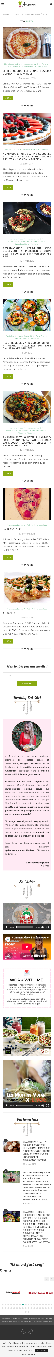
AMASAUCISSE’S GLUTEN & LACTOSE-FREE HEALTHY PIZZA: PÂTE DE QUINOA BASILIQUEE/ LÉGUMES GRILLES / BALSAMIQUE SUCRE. (27, 441)
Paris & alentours (13, 67)
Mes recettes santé (31, 64)
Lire (7, 98)
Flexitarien (10, 336)
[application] (27, 916)
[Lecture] (6, 927)
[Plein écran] (47, 927)
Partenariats (28, 67)
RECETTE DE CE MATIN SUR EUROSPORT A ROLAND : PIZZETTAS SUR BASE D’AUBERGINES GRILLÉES (27, 346)
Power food (25, 241)
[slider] (24, 927)
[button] (27, 916)
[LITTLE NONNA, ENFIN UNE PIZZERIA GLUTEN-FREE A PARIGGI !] (27, 43)
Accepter (41, 1350)
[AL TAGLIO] (27, 588)
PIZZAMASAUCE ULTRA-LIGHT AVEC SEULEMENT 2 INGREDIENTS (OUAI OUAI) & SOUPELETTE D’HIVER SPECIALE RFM (27, 252)
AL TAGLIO (9, 613)
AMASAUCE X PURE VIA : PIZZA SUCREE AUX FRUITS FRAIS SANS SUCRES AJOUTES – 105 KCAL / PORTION (27, 157)
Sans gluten (42, 67)
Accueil (6, 14)
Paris (44, 64)
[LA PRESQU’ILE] (27, 504)
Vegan (20, 433)
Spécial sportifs (21, 244)
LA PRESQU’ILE (12, 529)
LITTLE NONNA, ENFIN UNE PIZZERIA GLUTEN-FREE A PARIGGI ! (27, 72)
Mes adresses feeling (12, 64)
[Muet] (42, 927)
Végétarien (45, 150)
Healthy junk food (12, 150)
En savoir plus (28, 1354)
